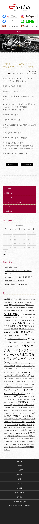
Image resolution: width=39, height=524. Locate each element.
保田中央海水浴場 (28, 427)
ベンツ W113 (18, 405)
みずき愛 (8, 326)
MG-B (11, 314)
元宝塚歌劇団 (9, 430)
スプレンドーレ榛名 (10, 381)
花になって (10, 444)
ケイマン (24, 363)
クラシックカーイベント (16, 73)
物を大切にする (16, 441)
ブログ (26, 73)
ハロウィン (31, 393)
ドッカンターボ (17, 387)
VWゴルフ (9, 320)
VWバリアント (19, 320)
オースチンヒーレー (13, 335)
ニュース (9, 188)
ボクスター (26, 407)
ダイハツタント (22, 381)
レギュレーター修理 (19, 422)
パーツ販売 (19, 470)
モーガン (17, 419)
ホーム (19, 461)
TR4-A (25, 317)
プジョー (14, 402)
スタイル (9, 197)
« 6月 (5, 254)
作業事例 (9, 211)
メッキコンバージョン (20, 416)
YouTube (20, 323)
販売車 (19, 466)
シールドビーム (14, 372)
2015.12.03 (33, 71)
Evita (19, 7)
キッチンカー (17, 342)
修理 (19, 479)
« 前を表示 (11, 164)
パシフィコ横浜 (12, 396)
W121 (27, 320)
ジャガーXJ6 (23, 372)
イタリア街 (14, 328)
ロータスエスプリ (12, 425)
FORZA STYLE (23, 307)
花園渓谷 (17, 444)
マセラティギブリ (16, 410)
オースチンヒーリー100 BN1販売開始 (18, 277)
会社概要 (19, 488)
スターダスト (16, 378)
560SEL (20, 302)
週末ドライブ (13, 447)
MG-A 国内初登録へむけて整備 (16, 284)
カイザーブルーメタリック (16, 339)
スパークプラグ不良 (28, 378)
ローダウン (23, 425)
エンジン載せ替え (18, 331)
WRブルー (10, 323)
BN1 (11, 305)
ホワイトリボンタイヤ (14, 407)
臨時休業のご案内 (11, 267)
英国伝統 (24, 444)
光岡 (17, 430)
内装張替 (24, 430)
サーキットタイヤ (27, 366)
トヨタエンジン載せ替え (25, 384)
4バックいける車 (28, 299)
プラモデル (23, 402)
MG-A (31, 310)
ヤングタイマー (26, 418)
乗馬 (30, 425)
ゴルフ (18, 366)
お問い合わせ (19, 493)
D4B (8, 307)
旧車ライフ (10, 193)
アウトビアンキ (19, 326)
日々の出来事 (32, 73)
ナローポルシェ (28, 387)
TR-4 (20, 317)
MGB (32, 314)
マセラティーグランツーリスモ (15, 413)
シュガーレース (18, 368)
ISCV (13, 310)
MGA (27, 314)
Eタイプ (13, 307)
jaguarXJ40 (20, 310)
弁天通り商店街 (12, 436)
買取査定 (19, 475)
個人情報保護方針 (19, 502)
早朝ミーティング (23, 436)
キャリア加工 (26, 342)
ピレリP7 (25, 396)
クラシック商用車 (14, 363)
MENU (19, 32)
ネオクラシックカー (14, 390)
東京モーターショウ (18, 438)
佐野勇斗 (19, 427)
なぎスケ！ (30, 323)
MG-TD (22, 314)
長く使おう (22, 447)
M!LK (26, 310)
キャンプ (15, 346)
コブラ (30, 363)
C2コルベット (19, 305)
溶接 (8, 441)
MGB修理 (7, 317)
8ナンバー (12, 302)
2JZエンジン (13, 298)
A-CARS (26, 302)
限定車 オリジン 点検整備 (14, 281)
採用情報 (19, 497)
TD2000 (14, 317)
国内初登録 (23, 433)
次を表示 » (27, 164)
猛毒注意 (25, 441)
